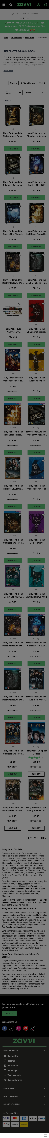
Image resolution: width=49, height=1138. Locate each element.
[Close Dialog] (45, 1135)
